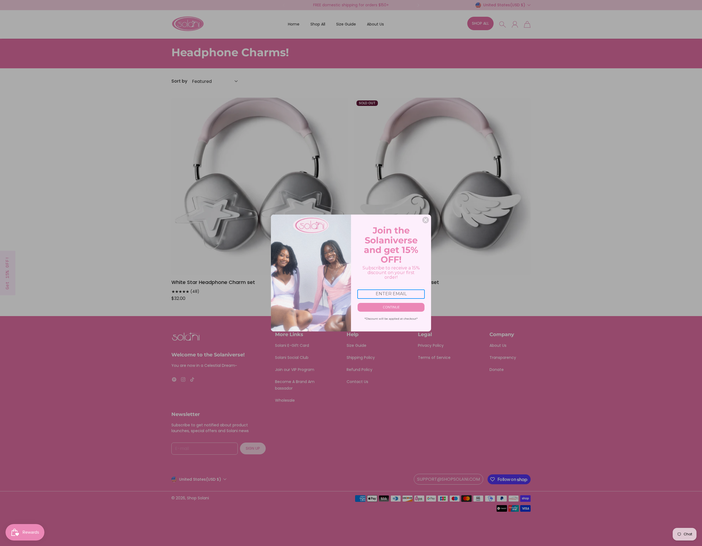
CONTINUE (391, 307)
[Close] (425, 220)
